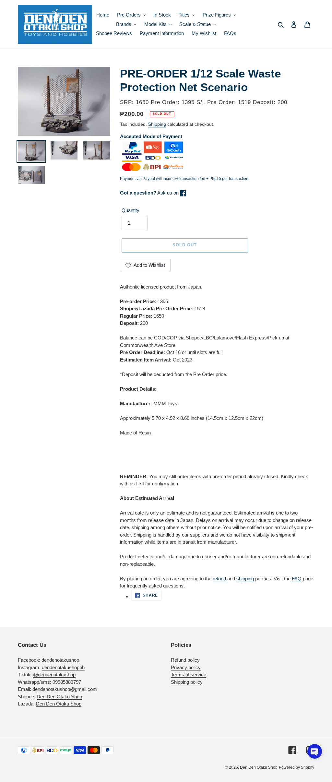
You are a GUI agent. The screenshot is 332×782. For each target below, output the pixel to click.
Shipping (157, 124)
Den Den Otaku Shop (59, 696)
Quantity (130, 210)
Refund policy (185, 660)
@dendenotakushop (54, 674)
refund (219, 578)
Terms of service (188, 674)
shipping (245, 578)
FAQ (297, 578)
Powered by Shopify (296, 767)
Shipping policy (187, 682)
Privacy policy (186, 667)
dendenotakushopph (63, 667)
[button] (314, 751)
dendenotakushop (60, 660)
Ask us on (150, 193)
